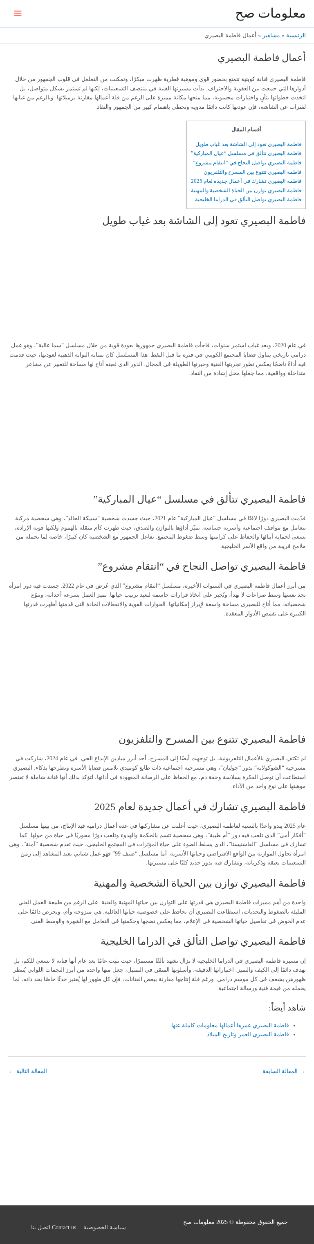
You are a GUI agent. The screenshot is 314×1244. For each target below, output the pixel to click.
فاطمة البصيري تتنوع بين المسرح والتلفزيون (252, 172)
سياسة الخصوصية (104, 1227)
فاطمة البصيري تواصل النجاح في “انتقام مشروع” (247, 162)
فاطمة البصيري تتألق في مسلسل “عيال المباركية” (246, 153)
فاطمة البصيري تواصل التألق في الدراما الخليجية (248, 199)
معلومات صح (270, 13)
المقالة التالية (28, 1071)
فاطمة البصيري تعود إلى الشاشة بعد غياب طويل (248, 144)
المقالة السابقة (283, 1071)
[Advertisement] (255, 287)
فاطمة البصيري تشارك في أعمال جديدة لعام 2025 (246, 181)
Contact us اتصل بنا (53, 1227)
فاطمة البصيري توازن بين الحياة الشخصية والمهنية (246, 190)
